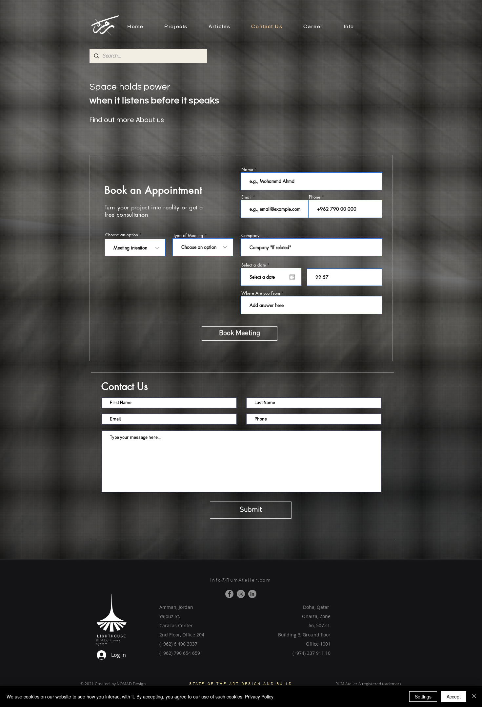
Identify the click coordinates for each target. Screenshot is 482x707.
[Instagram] (241, 594)
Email (246, 197)
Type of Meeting (188, 235)
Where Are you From (260, 293)
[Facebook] (229, 594)
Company (250, 235)
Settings (423, 696)
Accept (454, 696)
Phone (314, 197)
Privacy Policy (259, 696)
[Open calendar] (292, 277)
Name (247, 169)
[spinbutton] (344, 277)
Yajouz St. (169, 616)
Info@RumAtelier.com (240, 580)
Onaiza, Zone (316, 616)
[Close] (474, 696)
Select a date (256, 265)
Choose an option (121, 235)
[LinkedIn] (252, 594)
